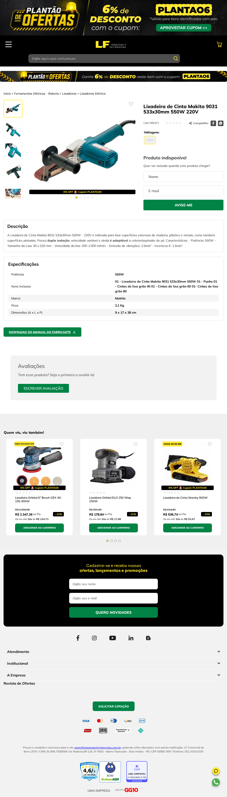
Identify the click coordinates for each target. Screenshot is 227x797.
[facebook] (213, 123)
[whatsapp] (220, 123)
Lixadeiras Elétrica (93, 93)
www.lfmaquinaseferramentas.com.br (97, 747)
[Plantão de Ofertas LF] (113, 17)
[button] (215, 771)
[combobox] (113, 58)
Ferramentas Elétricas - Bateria (36, 93)
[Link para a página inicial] (7, 93)
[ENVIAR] (183, 205)
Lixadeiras (69, 93)
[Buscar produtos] (175, 58)
